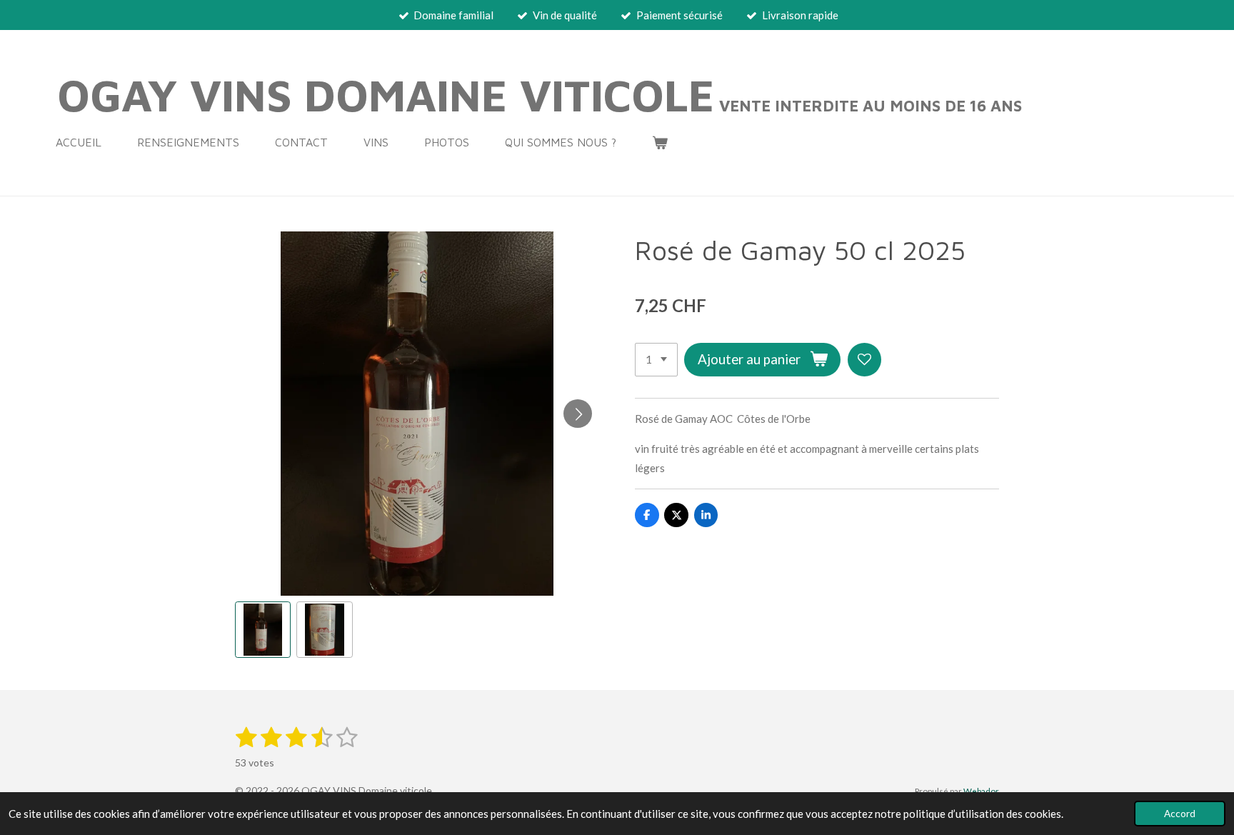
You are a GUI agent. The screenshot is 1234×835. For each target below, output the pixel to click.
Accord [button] (1179, 813)
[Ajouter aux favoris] (864, 359)
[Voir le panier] (660, 142)
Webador (981, 791)
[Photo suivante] (577, 413)
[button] (263, 629)
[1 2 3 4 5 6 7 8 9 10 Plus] (656, 359)
